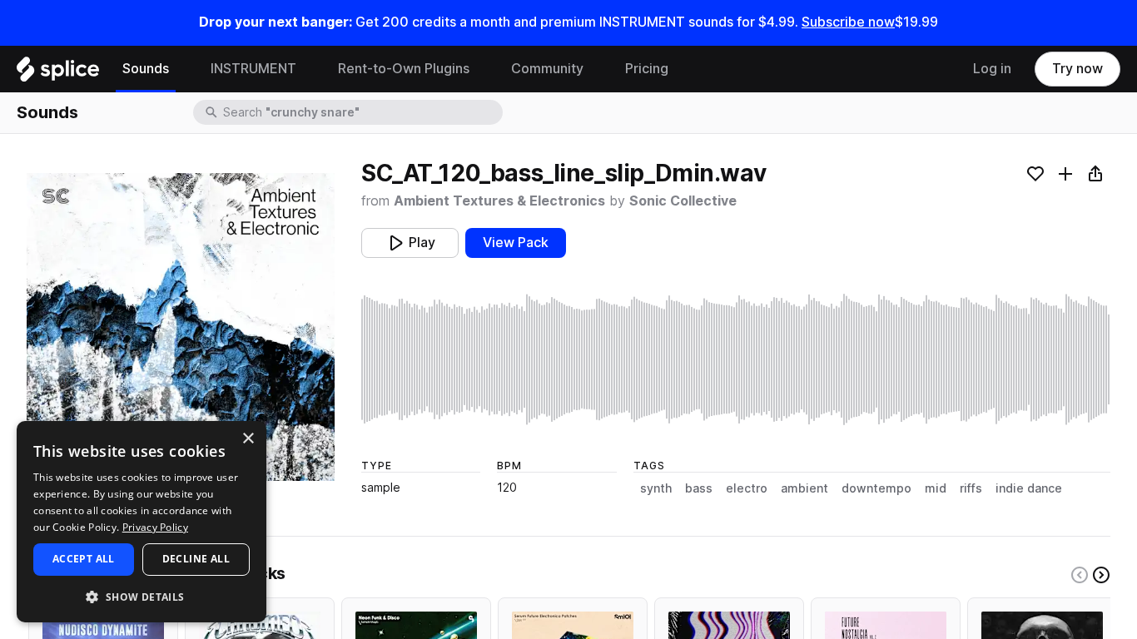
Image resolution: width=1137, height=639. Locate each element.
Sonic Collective (683, 201)
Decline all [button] (196, 559)
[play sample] (735, 359)
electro (746, 488)
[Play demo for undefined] (180, 327)
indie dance (1028, 488)
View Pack (516, 242)
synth (656, 488)
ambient (804, 488)
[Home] (58, 73)
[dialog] (141, 521)
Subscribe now (848, 22)
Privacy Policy (155, 527)
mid (935, 488)
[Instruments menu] (309, 69)
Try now (1077, 69)
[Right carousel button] (1101, 575)
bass (698, 488)
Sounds (145, 69)
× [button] (247, 439)
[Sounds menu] (181, 69)
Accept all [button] (83, 559)
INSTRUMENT (253, 69)
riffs (971, 488)
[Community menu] (596, 69)
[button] (141, 596)
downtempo (876, 488)
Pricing (646, 69)
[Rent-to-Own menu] (482, 69)
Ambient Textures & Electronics (499, 201)
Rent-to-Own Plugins (403, 69)
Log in (992, 69)
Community (547, 69)
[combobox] (361, 112)
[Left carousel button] (1079, 575)
